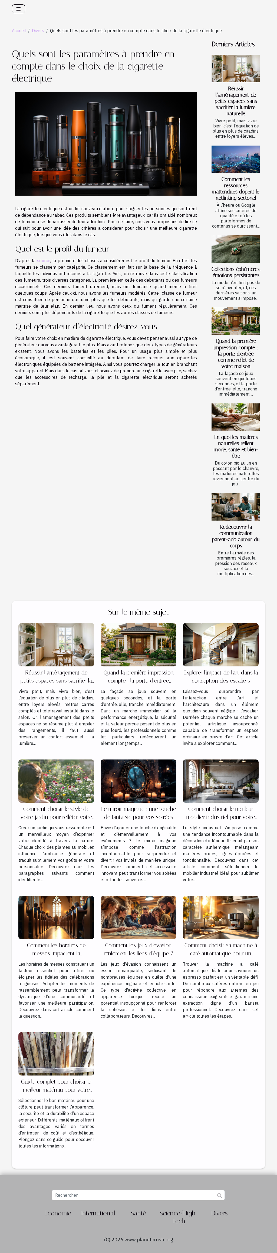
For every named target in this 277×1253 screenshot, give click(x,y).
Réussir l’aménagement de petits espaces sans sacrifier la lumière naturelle (236, 101)
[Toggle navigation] (18, 8)
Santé (138, 1213)
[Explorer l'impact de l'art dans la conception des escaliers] (221, 644)
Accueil (19, 30)
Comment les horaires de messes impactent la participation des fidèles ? (56, 953)
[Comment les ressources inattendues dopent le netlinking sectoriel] (236, 159)
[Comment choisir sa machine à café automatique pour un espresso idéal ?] (221, 917)
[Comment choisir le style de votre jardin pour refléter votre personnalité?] (56, 780)
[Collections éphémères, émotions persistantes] (236, 249)
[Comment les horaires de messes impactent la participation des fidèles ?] (56, 917)
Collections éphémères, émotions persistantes (236, 272)
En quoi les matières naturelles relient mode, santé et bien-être (236, 446)
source (43, 260)
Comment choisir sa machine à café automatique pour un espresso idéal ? (220, 953)
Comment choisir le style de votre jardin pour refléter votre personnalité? (56, 817)
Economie (57, 1213)
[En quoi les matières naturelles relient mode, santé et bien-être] (236, 417)
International (98, 1213)
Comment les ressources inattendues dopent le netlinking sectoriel (235, 188)
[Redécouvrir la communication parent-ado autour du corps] (236, 507)
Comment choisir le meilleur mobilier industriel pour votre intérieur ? (220, 817)
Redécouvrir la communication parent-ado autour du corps (236, 536)
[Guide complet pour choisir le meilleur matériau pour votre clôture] (56, 1053)
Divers (38, 30)
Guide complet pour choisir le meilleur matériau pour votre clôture (56, 1089)
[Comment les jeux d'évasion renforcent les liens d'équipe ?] (138, 917)
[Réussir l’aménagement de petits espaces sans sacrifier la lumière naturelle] (236, 68)
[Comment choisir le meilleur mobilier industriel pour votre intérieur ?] (221, 780)
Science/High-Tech (179, 1217)
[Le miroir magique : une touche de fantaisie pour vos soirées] (138, 780)
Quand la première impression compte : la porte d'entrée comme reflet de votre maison (236, 353)
